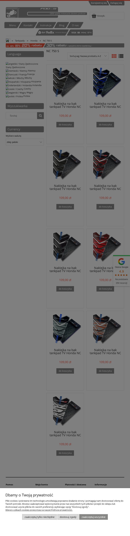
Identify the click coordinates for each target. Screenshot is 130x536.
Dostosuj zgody (68, 517)
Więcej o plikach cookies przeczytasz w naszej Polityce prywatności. (38, 509)
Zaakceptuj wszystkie (93, 517)
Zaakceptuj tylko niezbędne (40, 517)
